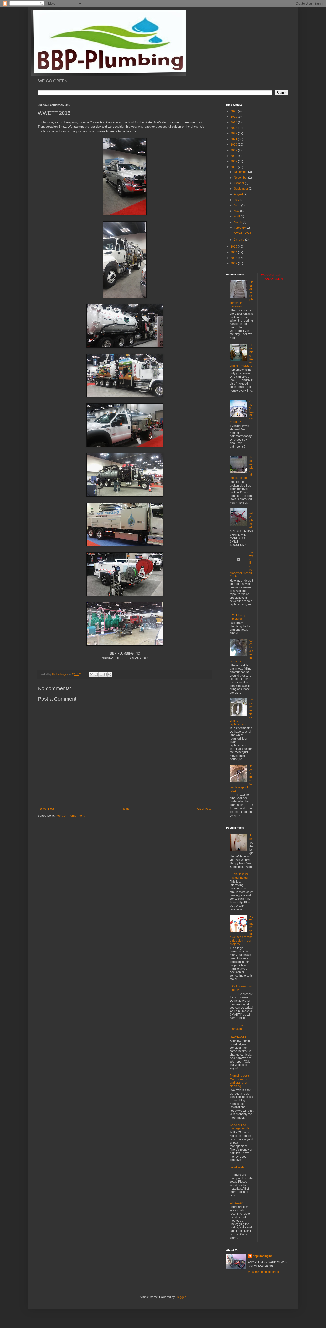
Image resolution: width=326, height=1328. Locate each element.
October (239, 183)
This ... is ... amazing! (239, 1027)
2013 (234, 257)
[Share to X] (100, 674)
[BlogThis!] (96, 674)
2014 (234, 252)
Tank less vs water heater (240, 876)
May (237, 211)
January (239, 239)
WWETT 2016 (242, 232)
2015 (234, 246)
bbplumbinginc (263, 1256)
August (239, 194)
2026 (234, 111)
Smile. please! (251, 518)
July (237, 199)
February (240, 227)
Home (126, 808)
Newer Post (46, 808)
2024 (234, 122)
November (241, 177)
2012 (234, 263)
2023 (234, 128)
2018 (234, 156)
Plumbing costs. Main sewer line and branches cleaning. (240, 1081)
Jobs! (251, 837)
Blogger (180, 1297)
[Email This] (91, 674)
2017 (234, 161)
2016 (234, 167)
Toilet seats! (237, 1167)
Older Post (204, 808)
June (237, 205)
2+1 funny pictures (238, 617)
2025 (234, 116)
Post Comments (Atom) (70, 815)
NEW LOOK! (238, 1036)
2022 (234, 133)
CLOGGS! (236, 1203)
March (238, 222)
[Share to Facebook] (105, 674)
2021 (234, 139)
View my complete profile (264, 1272)
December (241, 172)
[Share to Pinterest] (109, 674)
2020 (234, 144)
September (241, 188)
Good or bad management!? (239, 1126)
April (237, 216)
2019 (234, 150)
